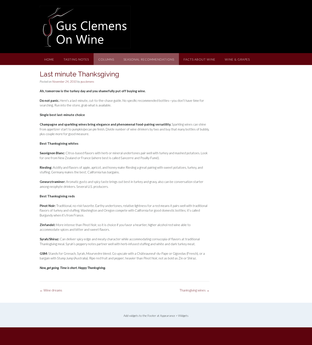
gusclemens (87, 81)
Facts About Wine (199, 59)
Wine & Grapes (237, 59)
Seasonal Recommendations (149, 59)
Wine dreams (51, 290)
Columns (106, 59)
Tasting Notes (76, 59)
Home (49, 59)
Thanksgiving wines (194, 290)
